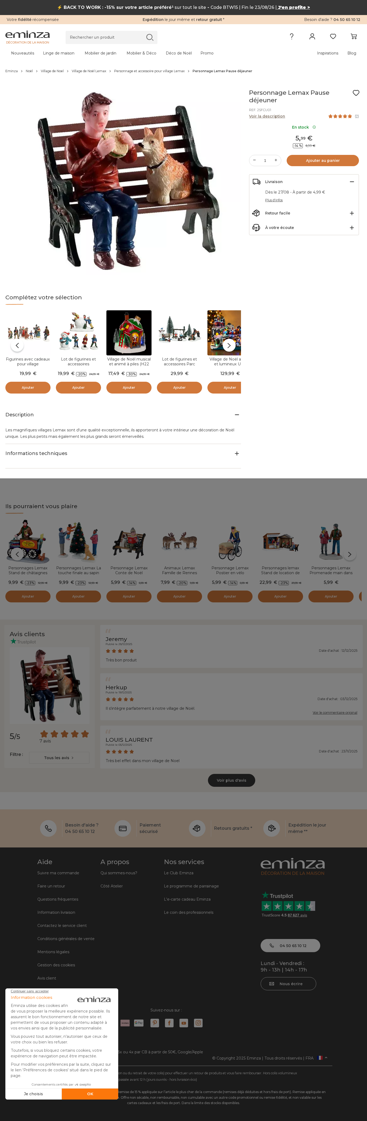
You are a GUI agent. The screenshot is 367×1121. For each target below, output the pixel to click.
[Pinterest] (154, 1023)
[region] (183, 71)
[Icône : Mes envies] (356, 93)
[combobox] (59, 758)
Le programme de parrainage (191, 886)
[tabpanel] (140, 53)
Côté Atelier (111, 886)
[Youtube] (183, 1023)
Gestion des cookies (56, 965)
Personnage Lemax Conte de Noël (129, 570)
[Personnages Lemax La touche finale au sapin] (78, 541)
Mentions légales (53, 951)
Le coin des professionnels (188, 912)
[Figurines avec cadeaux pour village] (28, 332)
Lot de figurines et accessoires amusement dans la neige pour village (78, 366)
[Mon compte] (312, 37)
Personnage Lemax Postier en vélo (230, 570)
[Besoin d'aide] (291, 37)
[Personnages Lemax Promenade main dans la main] (331, 541)
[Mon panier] (353, 37)
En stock (301, 127)
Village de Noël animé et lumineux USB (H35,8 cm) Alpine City (230, 364)
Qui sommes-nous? (118, 873)
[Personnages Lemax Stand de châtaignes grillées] (28, 541)
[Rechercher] (149, 37)
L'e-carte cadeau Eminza (187, 899)
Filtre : (16, 754)
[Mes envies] (333, 37)
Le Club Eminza (178, 873)
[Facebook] (169, 1023)
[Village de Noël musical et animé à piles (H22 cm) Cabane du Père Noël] (129, 332)
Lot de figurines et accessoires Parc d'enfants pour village (180, 364)
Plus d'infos (274, 200)
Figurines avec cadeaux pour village (28, 361)
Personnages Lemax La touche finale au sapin (78, 570)
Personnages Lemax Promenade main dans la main (331, 573)
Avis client (46, 978)
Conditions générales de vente (66, 938)
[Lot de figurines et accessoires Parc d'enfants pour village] (179, 332)
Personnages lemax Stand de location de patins (280, 573)
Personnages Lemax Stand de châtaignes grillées (28, 573)
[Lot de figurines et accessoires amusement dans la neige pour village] (78, 332)
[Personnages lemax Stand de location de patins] (280, 541)
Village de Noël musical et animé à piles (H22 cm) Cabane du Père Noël (129, 366)
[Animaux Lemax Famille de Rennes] (179, 541)
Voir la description (267, 116)
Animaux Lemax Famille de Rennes (179, 570)
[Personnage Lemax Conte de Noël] (129, 541)
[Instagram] (198, 1023)
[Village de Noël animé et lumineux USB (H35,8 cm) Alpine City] (230, 332)
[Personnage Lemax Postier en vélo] (230, 541)
